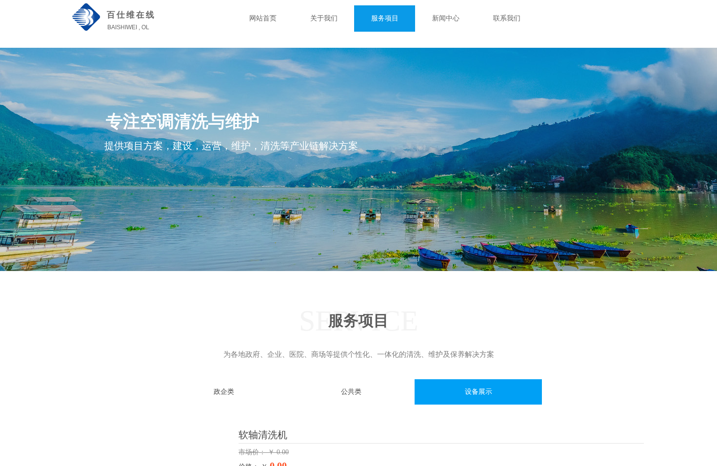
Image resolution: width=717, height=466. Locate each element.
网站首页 (263, 18)
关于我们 (324, 18)
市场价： (253, 452)
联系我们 (506, 18)
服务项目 (384, 18)
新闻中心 (445, 18)
